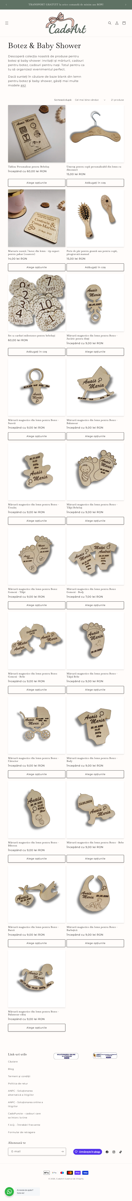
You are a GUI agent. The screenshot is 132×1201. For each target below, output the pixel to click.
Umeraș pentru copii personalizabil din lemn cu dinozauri (94, 168)
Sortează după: (63, 99)
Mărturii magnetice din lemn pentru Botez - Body (92, 760)
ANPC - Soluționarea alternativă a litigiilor (21, 1092)
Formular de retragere (21, 1132)
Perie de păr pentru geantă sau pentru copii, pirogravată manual (92, 253)
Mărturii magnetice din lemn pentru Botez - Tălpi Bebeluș (92, 506)
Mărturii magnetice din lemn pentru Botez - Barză (33, 929)
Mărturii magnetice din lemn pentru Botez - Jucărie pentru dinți (92, 337)
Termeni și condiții (19, 1076)
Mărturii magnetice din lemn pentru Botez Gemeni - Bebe (32, 675)
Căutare (13, 1061)
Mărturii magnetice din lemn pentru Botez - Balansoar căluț (33, 1013)
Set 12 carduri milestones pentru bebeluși (31, 335)
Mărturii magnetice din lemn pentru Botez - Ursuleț (33, 506)
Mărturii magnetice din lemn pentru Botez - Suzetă (33, 422)
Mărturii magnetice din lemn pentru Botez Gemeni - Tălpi (32, 591)
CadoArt (60, 1179)
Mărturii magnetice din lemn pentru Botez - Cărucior (33, 760)
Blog (11, 1069)
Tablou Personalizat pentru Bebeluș (28, 166)
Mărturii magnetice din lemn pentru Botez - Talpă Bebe (92, 675)
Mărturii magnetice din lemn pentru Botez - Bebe (95, 842)
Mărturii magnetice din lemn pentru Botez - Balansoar (92, 422)
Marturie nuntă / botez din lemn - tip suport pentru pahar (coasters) (33, 253)
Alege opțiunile (37, 182)
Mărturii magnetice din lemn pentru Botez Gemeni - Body (91, 591)
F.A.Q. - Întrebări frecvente (24, 1124)
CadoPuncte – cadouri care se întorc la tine (24, 1115)
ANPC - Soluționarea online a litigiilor (25, 1104)
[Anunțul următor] (125, 4)
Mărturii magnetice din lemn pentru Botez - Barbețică (92, 929)
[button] (6, 23)
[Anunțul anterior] (6, 4)
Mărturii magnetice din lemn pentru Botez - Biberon (33, 844)
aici (23, 85)
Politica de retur (18, 1083)
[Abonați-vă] (62, 1151)
